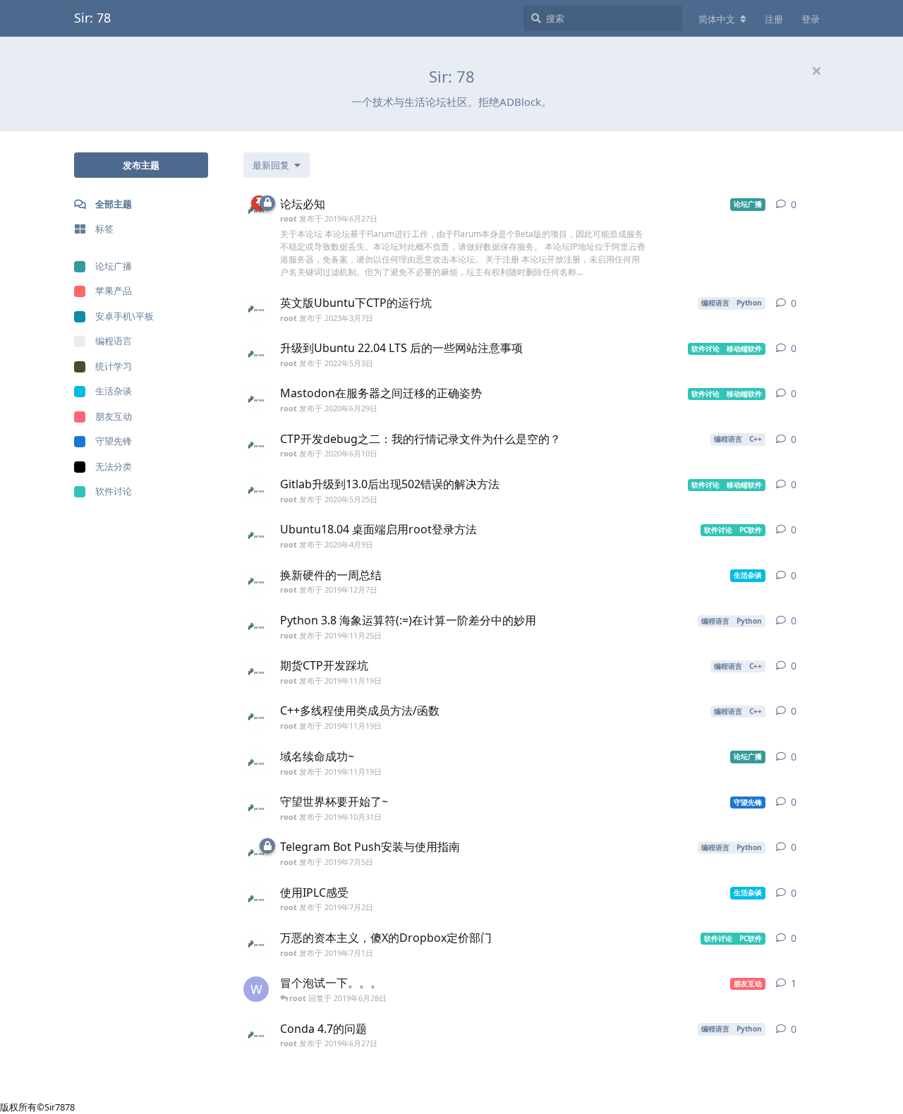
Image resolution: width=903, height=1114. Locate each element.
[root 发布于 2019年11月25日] (256, 626)
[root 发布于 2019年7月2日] (256, 899)
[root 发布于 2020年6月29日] (256, 399)
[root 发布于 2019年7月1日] (256, 944)
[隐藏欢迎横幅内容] (816, 70)
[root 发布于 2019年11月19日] (256, 671)
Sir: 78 (92, 17)
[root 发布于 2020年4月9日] (256, 535)
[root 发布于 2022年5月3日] (256, 354)
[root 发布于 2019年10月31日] (256, 808)
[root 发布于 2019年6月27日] (256, 1035)
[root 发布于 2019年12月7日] (256, 581)
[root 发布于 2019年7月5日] (256, 853)
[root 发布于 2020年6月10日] (256, 445)
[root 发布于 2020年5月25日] (256, 490)
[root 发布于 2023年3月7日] (256, 309)
